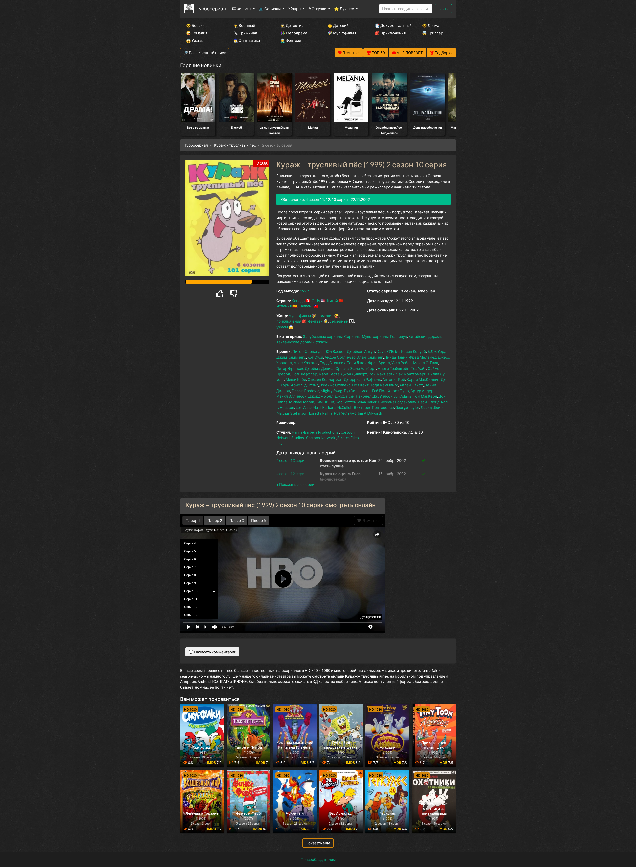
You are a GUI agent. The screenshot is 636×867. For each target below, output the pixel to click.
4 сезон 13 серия (291, 460)
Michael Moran (301, 402)
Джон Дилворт (354, 374)
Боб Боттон (346, 402)
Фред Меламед (423, 357)
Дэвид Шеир (432, 407)
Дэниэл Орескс (335, 368)
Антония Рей (393, 379)
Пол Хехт (360, 385)
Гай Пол (379, 390)
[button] (295, 484)
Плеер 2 (214, 520)
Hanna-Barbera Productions (315, 432)
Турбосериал (211, 8)
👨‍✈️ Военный (244, 25)
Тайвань (306, 306)
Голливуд (398, 336)
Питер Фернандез (308, 351)
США (316, 300)
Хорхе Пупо (398, 390)
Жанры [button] (295, 8)
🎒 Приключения (390, 33)
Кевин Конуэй (413, 351)
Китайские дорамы (425, 336)
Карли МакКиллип (423, 379)
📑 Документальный (392, 25)
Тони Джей (357, 362)
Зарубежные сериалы (323, 336)
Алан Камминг (370, 357)
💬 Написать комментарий (212, 652)
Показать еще (318, 843)
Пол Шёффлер (304, 374)
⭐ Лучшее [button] (344, 8)
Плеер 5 (258, 520)
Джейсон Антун (361, 351)
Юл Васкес (335, 351)
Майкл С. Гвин (425, 362)
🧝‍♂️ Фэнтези (290, 40)
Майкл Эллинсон (291, 396)
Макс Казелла (305, 362)
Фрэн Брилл (379, 362)
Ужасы (322, 342)
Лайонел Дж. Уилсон (374, 396)
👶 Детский (338, 25)
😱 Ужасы (194, 40)
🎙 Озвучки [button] (318, 8)
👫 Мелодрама (293, 33)
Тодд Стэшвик (332, 362)
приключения (288, 321)
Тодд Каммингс (384, 385)
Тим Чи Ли (325, 402)
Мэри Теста (328, 374)
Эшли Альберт (363, 368)
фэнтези (315, 321)
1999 (304, 291)
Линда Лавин (396, 357)
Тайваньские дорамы (295, 342)
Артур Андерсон (425, 390)
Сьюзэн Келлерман (325, 379)
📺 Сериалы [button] (270, 8)
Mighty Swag (331, 390)
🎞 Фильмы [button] (242, 8)
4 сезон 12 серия (291, 473)
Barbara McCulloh (337, 407)
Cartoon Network (320, 437)
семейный (339, 321)
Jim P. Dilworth (370, 413)
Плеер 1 (193, 520)
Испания (284, 306)
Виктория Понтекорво (374, 407)
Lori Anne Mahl (308, 407)
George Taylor (407, 407)
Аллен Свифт (411, 385)
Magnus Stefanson (291, 413)
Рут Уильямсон (357, 390)
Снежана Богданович (397, 402)
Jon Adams (402, 396)
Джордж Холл (320, 396)
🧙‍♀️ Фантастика (246, 40)
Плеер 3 (236, 520)
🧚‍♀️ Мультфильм (342, 33)
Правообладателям (318, 859)
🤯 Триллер (432, 33)
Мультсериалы (375, 336)
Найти (443, 8)
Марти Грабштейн (393, 368)
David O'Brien (388, 351)
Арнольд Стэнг (304, 385)
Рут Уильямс (345, 413)
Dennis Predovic (305, 390)
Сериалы (352, 336)
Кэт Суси (315, 357)
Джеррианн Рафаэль (362, 379)
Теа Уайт (418, 368)
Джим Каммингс (291, 357)
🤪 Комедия (196, 33)
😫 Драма (430, 25)
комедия (325, 315)
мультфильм (300, 315)
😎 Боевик (195, 25)
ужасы (282, 327)
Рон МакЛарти (382, 374)
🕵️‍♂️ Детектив (291, 25)
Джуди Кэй (344, 396)
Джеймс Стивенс (335, 385)
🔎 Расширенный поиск (204, 52)
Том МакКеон (425, 396)
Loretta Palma (320, 413)
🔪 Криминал (245, 33)
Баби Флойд (428, 402)
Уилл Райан (401, 362)
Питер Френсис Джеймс (298, 368)
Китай (332, 300)
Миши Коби (296, 379)
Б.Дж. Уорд (436, 351)
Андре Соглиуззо (340, 357)
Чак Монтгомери (411, 374)
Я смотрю (370, 520)
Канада (298, 300)
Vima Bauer (367, 402)
